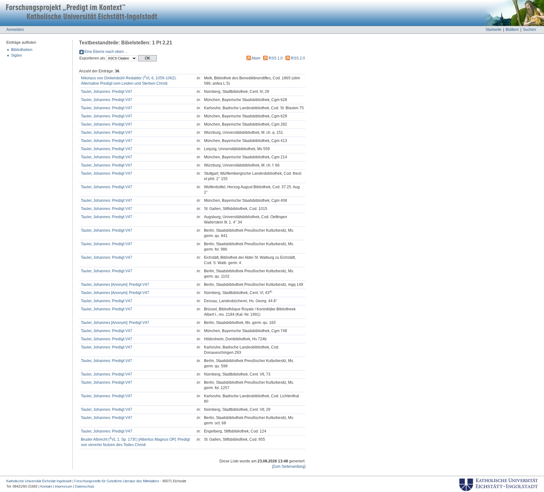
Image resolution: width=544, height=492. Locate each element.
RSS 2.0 (298, 58)
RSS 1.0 (276, 58)
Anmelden (15, 29)
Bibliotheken (21, 50)
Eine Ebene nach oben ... (106, 51)
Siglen (16, 55)
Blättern (512, 29)
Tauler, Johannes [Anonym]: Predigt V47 (115, 284)
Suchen (529, 29)
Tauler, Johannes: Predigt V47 (106, 91)
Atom (256, 58)
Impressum (63, 486)
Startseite (493, 29)
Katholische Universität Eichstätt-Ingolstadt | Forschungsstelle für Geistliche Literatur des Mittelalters (82, 481)
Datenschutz (84, 486)
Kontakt (46, 486)
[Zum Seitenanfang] (288, 466)
